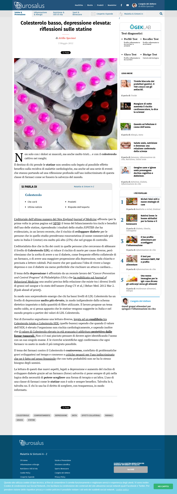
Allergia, (134, 135)
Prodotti (100, 5)
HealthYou (79, 5)
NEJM (56, 223)
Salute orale (141, 159)
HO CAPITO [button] (163, 486)
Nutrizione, (131, 159)
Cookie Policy (25, 473)
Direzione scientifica (62, 465)
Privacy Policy (60, 477)
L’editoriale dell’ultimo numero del (55, 219)
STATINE (31, 420)
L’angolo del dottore (62, 473)
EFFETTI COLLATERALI (91, 415)
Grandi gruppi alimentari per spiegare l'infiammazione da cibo (139, 307)
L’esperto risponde (27, 477)
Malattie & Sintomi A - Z (33, 454)
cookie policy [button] (122, 489)
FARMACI (109, 415)
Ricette (90, 5)
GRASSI (20, 420)
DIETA (74, 415)
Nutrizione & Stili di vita (58, 13)
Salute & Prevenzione (20, 13)
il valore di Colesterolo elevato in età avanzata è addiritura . (63, 334)
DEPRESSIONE (61, 415)
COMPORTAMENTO (42, 415)
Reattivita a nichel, (144, 209)
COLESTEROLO (23, 415)
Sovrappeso (131, 231)
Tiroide (134, 95)
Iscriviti (130, 469)
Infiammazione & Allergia (40, 13)
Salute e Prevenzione (63, 460)
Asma (140, 135)
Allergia (129, 291)
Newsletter (112, 5)
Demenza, (135, 157)
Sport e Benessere (62, 469)
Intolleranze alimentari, (146, 289)
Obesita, (147, 228)
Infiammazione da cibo (131, 184)
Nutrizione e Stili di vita (29, 469)
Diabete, (143, 182)
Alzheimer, (135, 182)
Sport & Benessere (77, 13)
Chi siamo (24, 460)
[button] (122, 5)
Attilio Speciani (67, 38)
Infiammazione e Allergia (29, 465)
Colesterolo (33, 195)
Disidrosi (156, 209)
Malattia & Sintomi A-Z (84, 186)
